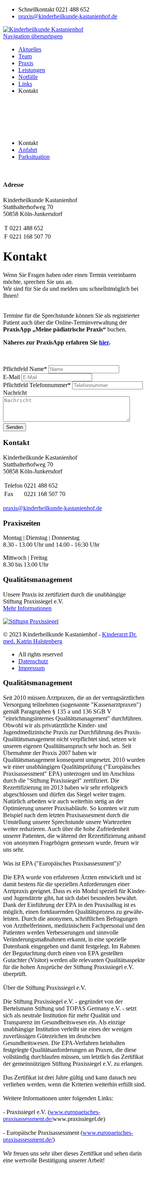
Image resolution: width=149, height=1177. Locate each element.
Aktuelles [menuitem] (29, 49)
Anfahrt (27, 150)
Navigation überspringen (33, 36)
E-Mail (12, 377)
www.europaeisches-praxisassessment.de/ (51, 1115)
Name (25, 369)
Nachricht (15, 392)
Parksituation (34, 156)
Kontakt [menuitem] (28, 90)
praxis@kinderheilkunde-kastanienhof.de (67, 16)
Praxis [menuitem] (25, 63)
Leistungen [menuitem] (31, 70)
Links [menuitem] (25, 84)
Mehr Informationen (27, 608)
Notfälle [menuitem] (28, 77)
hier (104, 342)
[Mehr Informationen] (30, 621)
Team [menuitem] (25, 56)
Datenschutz (33, 661)
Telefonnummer (37, 385)
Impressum (31, 668)
